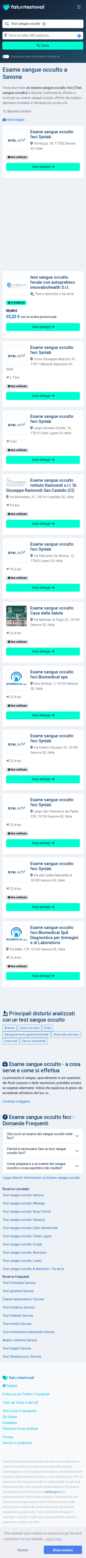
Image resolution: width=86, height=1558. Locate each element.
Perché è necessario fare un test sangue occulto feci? (36, 1151)
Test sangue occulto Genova (23, 1195)
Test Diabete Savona (18, 1316)
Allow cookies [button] (63, 1549)
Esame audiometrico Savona (23, 1299)
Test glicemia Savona (18, 1291)
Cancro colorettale (34, 1041)
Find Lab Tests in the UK (20, 1403)
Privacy (8, 1437)
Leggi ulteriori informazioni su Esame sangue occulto (41, 1178)
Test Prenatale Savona (19, 1283)
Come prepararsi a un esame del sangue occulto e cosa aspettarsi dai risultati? (36, 1166)
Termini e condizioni (17, 1443)
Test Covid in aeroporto (20, 1411)
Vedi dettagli (41, 167)
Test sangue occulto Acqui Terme (27, 1212)
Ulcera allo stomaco (66, 1034)
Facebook (42, 1394)
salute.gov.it (53, 1491)
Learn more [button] (53, 1539)
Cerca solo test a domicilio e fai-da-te (35, 56)
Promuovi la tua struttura (20, 1429)
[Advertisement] (43, 224)
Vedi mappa (15, 120)
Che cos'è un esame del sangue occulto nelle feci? (40, 1136)
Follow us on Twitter (17, 1394)
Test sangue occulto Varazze (24, 1220)
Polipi (47, 1028)
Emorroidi (10, 1041)
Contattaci (10, 1423)
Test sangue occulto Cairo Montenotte (30, 1228)
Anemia (9, 1028)
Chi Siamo (10, 1417)
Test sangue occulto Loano (22, 1261)
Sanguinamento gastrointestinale (26, 1034)
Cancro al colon (29, 1028)
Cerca (44, 45)
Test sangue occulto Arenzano (25, 1253)
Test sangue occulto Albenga (24, 1203)
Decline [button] (23, 1549)
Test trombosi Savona (18, 1307)
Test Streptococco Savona (22, 1357)
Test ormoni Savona (17, 1324)
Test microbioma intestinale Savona (28, 1332)
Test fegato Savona (17, 1348)
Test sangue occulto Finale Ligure (27, 1236)
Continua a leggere (16, 1101)
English (11, 1386)
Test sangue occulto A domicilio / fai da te (33, 1269)
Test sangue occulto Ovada (22, 1244)
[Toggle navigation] (78, 7)
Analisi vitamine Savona (20, 1340)
